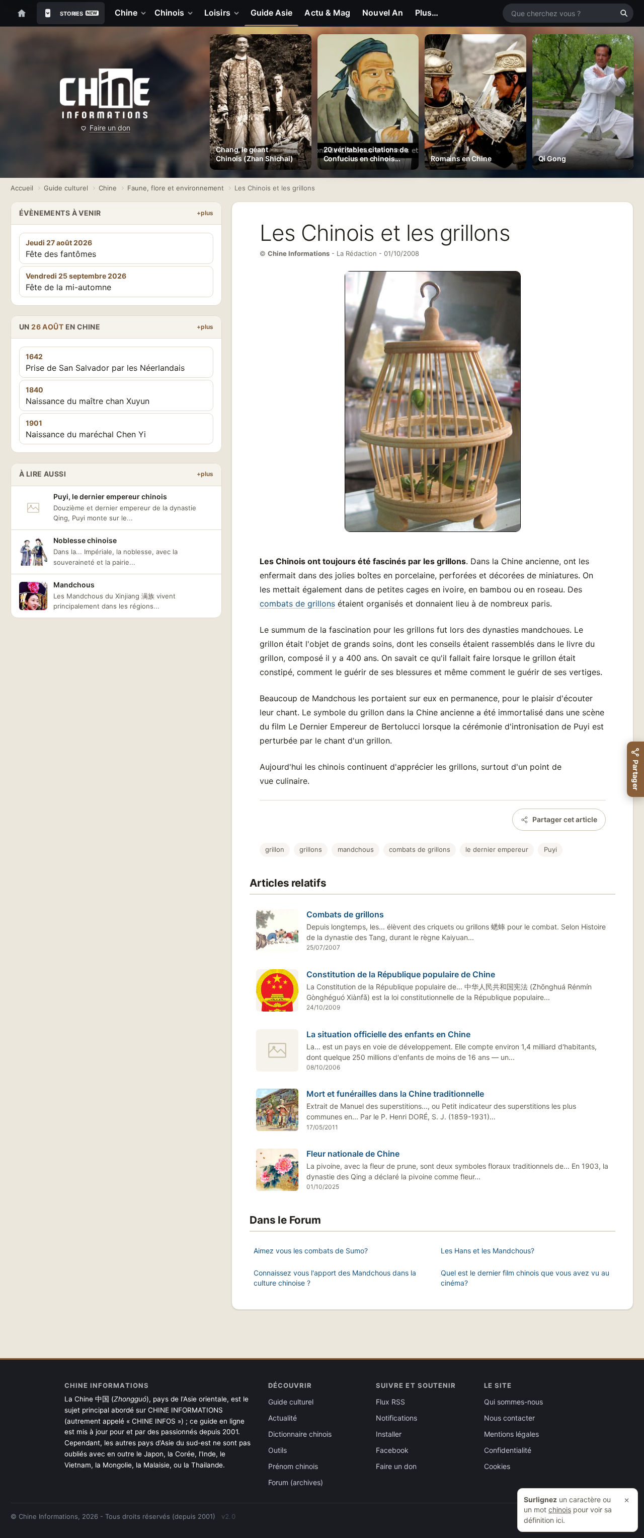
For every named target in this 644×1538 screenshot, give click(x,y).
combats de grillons (297, 603)
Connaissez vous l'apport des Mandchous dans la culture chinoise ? (335, 1277)
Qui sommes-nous (513, 1401)
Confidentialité (507, 1450)
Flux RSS (390, 1401)
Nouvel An (382, 13)
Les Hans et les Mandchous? (487, 1250)
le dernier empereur (496, 849)
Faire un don (110, 127)
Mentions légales (511, 1434)
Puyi (550, 849)
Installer (388, 1434)
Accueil (22, 188)
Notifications (396, 1418)
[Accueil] (22, 13)
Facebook (392, 1450)
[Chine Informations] (105, 93)
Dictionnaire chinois (300, 1434)
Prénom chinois (293, 1466)
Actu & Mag (327, 13)
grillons (310, 849)
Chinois (169, 13)
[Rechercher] (624, 13)
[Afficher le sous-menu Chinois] (192, 13)
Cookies (497, 1466)
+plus (205, 213)
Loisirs (217, 13)
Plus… (426, 13)
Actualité (282, 1418)
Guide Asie (272, 13)
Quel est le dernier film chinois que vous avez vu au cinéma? (525, 1277)
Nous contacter (509, 1418)
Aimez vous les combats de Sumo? (311, 1250)
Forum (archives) (295, 1482)
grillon (274, 849)
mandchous (356, 849)
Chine (126, 13)
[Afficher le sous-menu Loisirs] (238, 13)
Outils (277, 1450)
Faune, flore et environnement (175, 188)
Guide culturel (66, 188)
